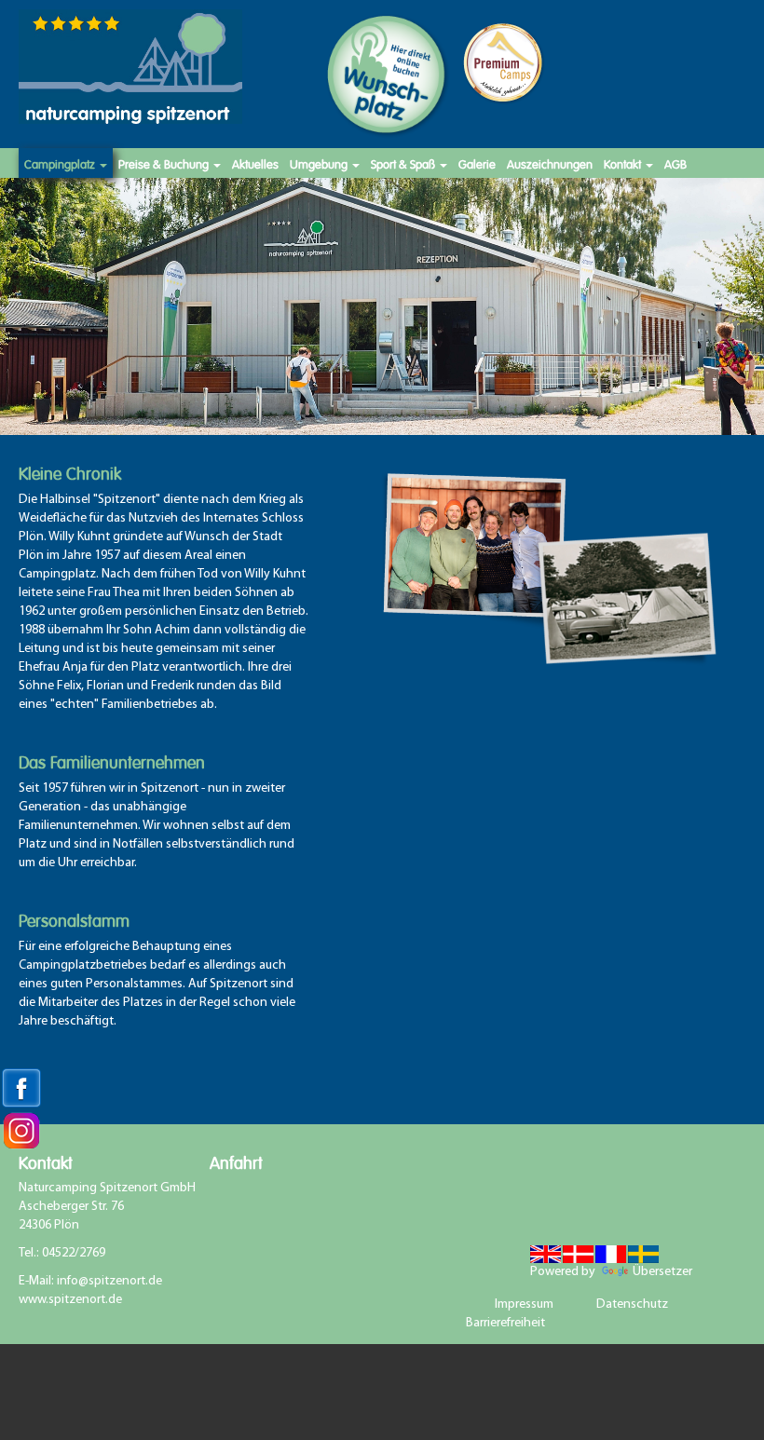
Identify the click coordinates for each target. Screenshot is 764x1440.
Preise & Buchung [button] (164, 162)
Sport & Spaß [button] (404, 162)
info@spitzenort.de (109, 1281)
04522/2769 (73, 1253)
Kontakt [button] (624, 162)
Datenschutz (632, 1304)
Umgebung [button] (320, 162)
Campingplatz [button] (61, 162)
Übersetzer (617, 1272)
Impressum (524, 1304)
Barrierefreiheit (505, 1323)
